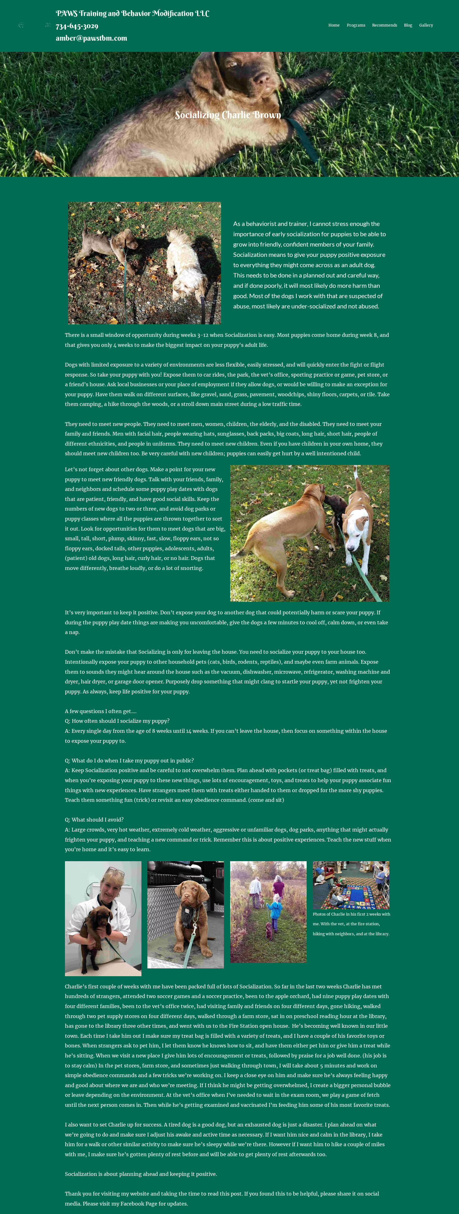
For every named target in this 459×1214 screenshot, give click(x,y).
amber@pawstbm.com (91, 37)
